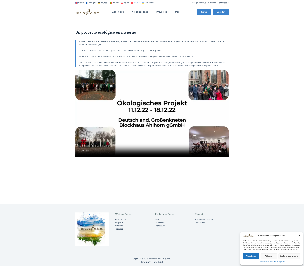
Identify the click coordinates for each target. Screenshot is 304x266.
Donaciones (200, 222)
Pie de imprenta (279, 262)
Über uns (119, 225)
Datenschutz (160, 222)
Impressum (160, 225)
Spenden (221, 12)
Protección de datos (266, 262)
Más (177, 12)
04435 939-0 (224, 3)
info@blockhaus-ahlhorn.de (204, 3)
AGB (157, 219)
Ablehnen (269, 256)
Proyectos (161, 12)
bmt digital (158, 262)
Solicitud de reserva (204, 219)
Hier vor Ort (120, 219)
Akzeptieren (251, 256)
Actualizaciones (140, 12)
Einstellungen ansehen (289, 256)
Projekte (119, 222)
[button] (299, 235)
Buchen (204, 12)
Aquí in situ (118, 12)
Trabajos (119, 229)
